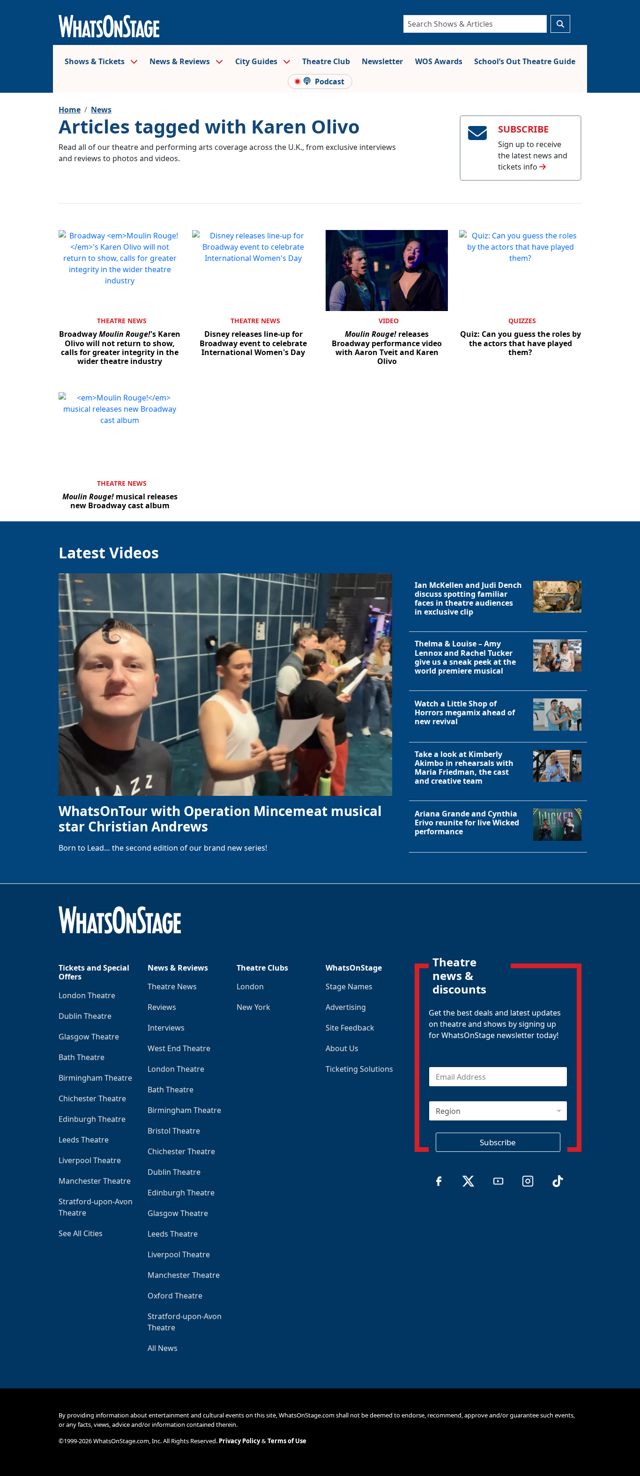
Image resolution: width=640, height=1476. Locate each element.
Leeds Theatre (84, 1140)
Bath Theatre (81, 1057)
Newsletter (382, 61)
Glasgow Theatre (89, 1036)
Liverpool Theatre (90, 1160)
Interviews (166, 1028)
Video (389, 320)
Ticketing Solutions (359, 1069)
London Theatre (87, 995)
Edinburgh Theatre (92, 1119)
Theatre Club (326, 61)
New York (253, 1007)
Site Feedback (350, 1028)
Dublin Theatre (85, 1016)
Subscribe (498, 1142)
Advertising (346, 1007)
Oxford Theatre (175, 1296)
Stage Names (349, 986)
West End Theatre (179, 1048)
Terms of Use (287, 1441)
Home (70, 109)
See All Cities (81, 1233)
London (250, 986)
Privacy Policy (239, 1441)
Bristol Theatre (174, 1131)
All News (163, 1348)
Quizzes (522, 320)
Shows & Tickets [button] (96, 61)
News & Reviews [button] (180, 61)
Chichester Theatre (92, 1098)
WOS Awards (438, 61)
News (101, 109)
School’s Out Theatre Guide (524, 61)
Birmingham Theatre (95, 1078)
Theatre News (122, 320)
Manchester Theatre (95, 1181)
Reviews (162, 1007)
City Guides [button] (257, 61)
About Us (342, 1048)
